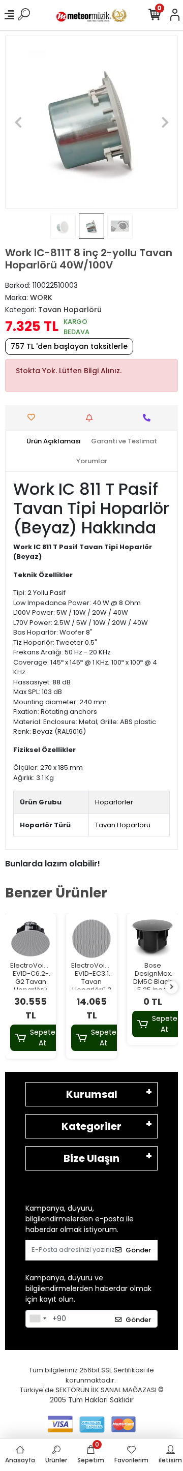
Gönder (138, 1250)
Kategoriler (91, 1126)
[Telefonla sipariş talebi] (149, 417)
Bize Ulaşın (91, 1158)
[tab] (53, 441)
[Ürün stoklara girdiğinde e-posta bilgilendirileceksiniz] (91, 417)
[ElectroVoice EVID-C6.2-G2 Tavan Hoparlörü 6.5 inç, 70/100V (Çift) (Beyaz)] (30, 938)
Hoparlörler (114, 802)
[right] (171, 987)
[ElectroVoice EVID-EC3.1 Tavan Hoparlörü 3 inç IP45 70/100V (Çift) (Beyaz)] (91, 938)
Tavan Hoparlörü (122, 825)
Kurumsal (91, 1094)
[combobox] (37, 1319)
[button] (18, 122)
